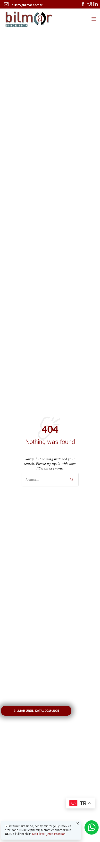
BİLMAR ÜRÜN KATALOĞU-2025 (36, 710)
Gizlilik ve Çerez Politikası (48, 834)
